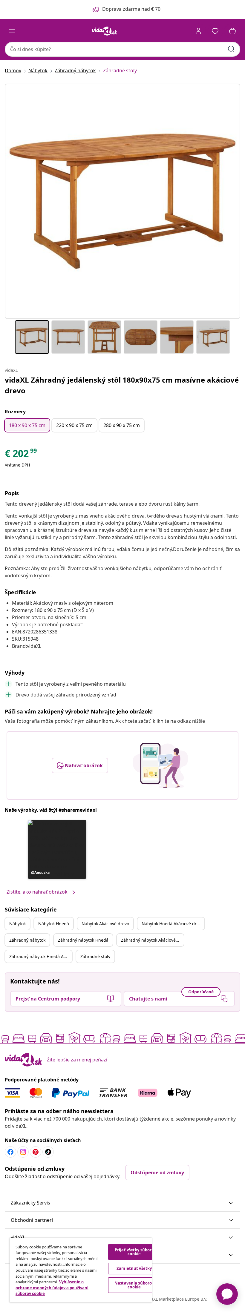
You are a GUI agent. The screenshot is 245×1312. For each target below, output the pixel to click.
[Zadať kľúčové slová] (231, 49)
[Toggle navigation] (12, 31)
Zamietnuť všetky (134, 1268)
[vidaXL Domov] (104, 31)
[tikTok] (48, 1152)
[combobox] (122, 49)
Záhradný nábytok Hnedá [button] (83, 940)
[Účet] (198, 31)
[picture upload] (160, 765)
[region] (81, 1270)
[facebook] (10, 1152)
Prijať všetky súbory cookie (134, 1251)
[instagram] (23, 1152)
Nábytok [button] (17, 923)
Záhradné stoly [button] (95, 956)
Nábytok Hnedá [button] (53, 923)
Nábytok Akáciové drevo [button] (105, 923)
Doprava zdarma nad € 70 (131, 9)
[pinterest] (36, 1152)
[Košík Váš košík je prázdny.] (232, 31)
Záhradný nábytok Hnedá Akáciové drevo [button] (40, 956)
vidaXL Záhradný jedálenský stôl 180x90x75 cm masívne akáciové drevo (122, 385)
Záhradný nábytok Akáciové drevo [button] (152, 940)
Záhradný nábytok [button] (27, 940)
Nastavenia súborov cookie (134, 1285)
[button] (57, 849)
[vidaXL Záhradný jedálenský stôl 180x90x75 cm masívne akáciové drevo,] (122, 201)
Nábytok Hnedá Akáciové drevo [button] (172, 923)
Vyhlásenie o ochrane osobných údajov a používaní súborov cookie (52, 1287)
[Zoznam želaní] (215, 31)
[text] (21, 454)
